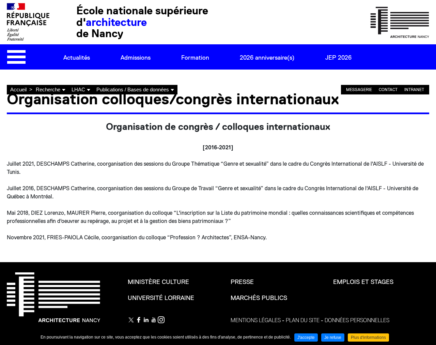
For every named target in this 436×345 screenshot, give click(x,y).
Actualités (76, 57)
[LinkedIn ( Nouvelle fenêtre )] (146, 319)
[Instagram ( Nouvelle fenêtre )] (161, 319)
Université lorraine (161, 298)
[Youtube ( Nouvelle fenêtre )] (153, 319)
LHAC (78, 89)
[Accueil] (399, 22)
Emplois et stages (363, 282)
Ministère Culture (158, 282)
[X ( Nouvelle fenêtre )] (131, 319)
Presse (242, 282)
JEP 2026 (338, 57)
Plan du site (303, 320)
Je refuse (332, 337)
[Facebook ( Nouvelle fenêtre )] (138, 319)
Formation (195, 57)
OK (405, 78)
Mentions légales (256, 320)
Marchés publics (259, 298)
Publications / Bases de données (132, 89)
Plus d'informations (368, 337)
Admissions (136, 57)
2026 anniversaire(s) (267, 57)
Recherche (48, 89)
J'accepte (306, 337)
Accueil (18, 89)
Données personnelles (357, 320)
